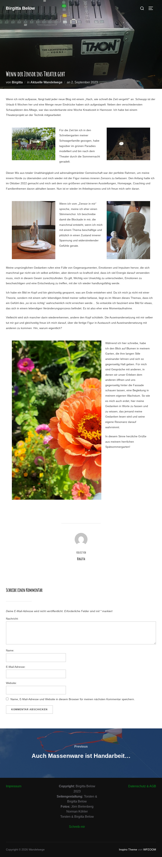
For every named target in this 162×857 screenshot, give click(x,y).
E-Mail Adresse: (15, 666)
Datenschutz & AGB (142, 786)
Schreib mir (77, 826)
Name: (10, 650)
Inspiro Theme (128, 849)
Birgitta (17, 82)
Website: (11, 683)
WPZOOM (149, 849)
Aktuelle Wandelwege (46, 82)
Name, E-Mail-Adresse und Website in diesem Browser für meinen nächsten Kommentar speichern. (72, 699)
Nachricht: (12, 618)
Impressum (13, 786)
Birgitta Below (20, 8)
